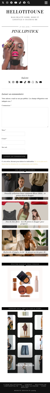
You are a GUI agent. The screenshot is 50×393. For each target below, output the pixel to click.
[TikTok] (20, 3)
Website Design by (25, 390)
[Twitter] (3, 3)
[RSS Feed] (37, 82)
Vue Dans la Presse (29, 386)
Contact (28, 384)
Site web (4, 147)
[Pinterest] (11, 3)
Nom (4, 130)
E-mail (4, 139)
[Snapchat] (33, 82)
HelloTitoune (25, 12)
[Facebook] (24, 3)
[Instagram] (7, 3)
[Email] (40, 82)
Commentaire (6, 105)
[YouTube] (15, 3)
